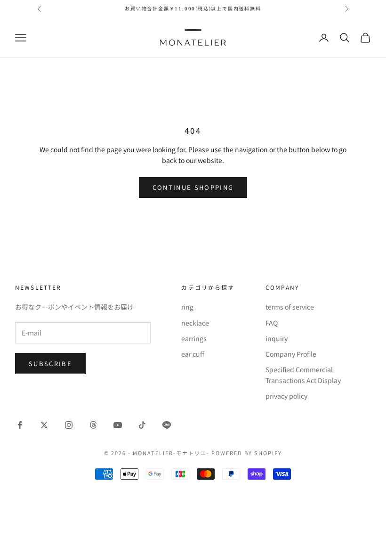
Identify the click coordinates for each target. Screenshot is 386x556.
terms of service (289, 306)
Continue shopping (193, 187)
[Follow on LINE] (166, 425)
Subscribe (50, 363)
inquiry (276, 338)
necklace (195, 322)
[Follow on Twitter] (44, 425)
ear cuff (192, 354)
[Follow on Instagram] (68, 425)
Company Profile (290, 354)
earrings (194, 338)
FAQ (271, 322)
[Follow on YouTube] (117, 425)
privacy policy (286, 396)
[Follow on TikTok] (142, 425)
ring (187, 306)
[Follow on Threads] (93, 425)
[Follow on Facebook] (19, 425)
